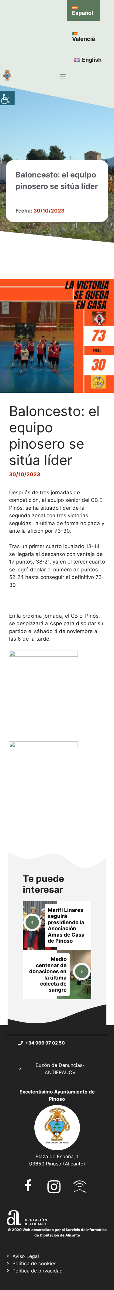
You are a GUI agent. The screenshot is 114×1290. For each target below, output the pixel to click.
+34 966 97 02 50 (45, 1043)
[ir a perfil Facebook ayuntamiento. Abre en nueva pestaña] (28, 1185)
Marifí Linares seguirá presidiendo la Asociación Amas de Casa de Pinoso (66, 925)
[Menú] (62, 76)
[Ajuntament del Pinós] (7, 76)
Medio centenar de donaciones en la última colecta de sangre (48, 974)
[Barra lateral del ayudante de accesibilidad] (7, 98)
